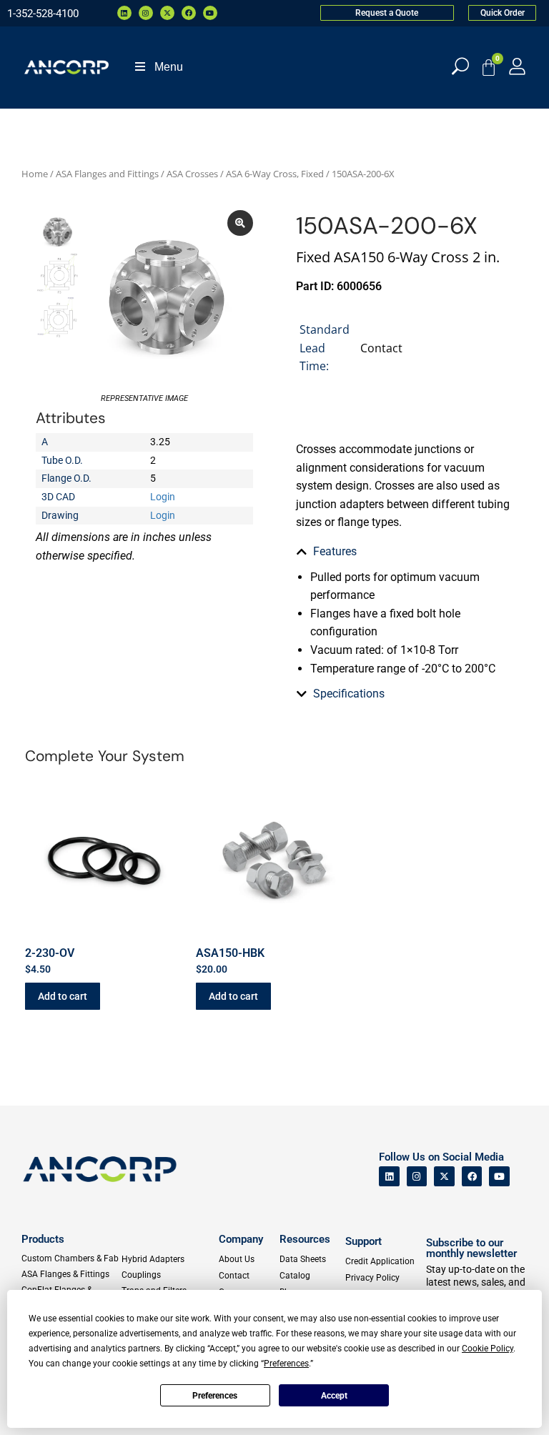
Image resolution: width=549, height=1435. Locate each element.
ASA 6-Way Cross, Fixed (275, 173)
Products (42, 1239)
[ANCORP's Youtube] (499, 1176)
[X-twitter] (167, 13)
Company (241, 1239)
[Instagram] (146, 13)
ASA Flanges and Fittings (107, 173)
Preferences (214, 1396)
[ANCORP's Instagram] (417, 1176)
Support (363, 1241)
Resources (305, 1239)
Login (162, 496)
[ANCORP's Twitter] (444, 1176)
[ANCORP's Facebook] (472, 1176)
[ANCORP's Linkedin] (389, 1176)
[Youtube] (210, 13)
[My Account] (517, 66)
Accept (334, 1396)
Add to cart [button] (62, 996)
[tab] (404, 551)
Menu (168, 67)
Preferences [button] (286, 1364)
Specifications (349, 693)
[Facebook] (189, 13)
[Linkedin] (124, 13)
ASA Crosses (192, 173)
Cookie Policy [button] (487, 1349)
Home (34, 173)
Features (335, 551)
